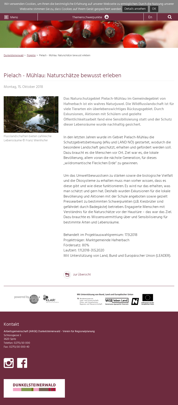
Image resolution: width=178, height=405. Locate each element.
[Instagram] (9, 364)
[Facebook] (22, 364)
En (150, 17)
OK (154, 9)
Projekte (31, 55)
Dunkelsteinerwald (13, 55)
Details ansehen (135, 9)
